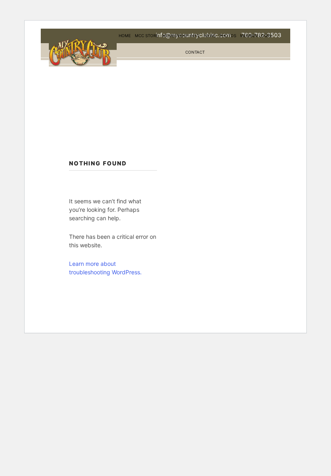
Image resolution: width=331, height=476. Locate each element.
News (210, 35)
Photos (228, 35)
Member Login (256, 35)
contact (195, 52)
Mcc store (146, 35)
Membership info (181, 35)
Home (125, 35)
